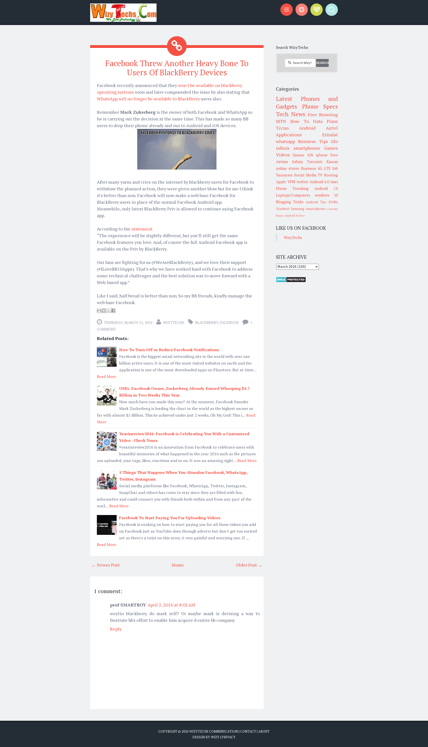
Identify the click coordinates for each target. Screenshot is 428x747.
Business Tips (313, 141)
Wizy (215, 737)
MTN (281, 121)
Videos (283, 155)
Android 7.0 (326, 188)
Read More (106, 376)
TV (320, 174)
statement (142, 229)
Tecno (282, 128)
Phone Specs (320, 106)
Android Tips (316, 202)
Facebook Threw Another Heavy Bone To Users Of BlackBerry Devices (176, 68)
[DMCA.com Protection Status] (291, 281)
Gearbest (283, 208)
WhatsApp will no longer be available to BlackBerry (149, 99)
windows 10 (326, 195)
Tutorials (314, 161)
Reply (116, 629)
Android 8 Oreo (294, 215)
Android (307, 128)
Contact (248, 731)
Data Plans (325, 121)
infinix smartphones (298, 148)
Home (178, 565)
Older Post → (249, 565)
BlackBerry (206, 322)
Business (308, 168)
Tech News (290, 114)
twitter (302, 181)
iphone (322, 154)
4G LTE (324, 168)
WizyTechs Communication (213, 731)
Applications (289, 135)
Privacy (229, 737)
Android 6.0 (319, 181)
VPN (291, 181)
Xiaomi (332, 161)
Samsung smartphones (308, 208)
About (263, 731)
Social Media (305, 174)
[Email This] (99, 310)
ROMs (333, 202)
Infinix (297, 161)
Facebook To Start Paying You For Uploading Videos (169, 517)
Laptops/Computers (293, 195)
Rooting (331, 174)
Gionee (298, 154)
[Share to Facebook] (113, 310)
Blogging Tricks (289, 201)
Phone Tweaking (292, 188)
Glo (334, 141)
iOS (310, 154)
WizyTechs (173, 322)
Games (331, 148)
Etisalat (330, 135)
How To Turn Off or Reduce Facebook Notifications (169, 349)
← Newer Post (105, 565)
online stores (287, 168)
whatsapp (285, 141)
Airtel (332, 128)
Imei (334, 181)
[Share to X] (108, 310)
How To (299, 121)
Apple (281, 181)
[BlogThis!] (103, 310)
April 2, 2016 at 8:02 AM (171, 605)
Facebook (229, 322)
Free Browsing (323, 114)
